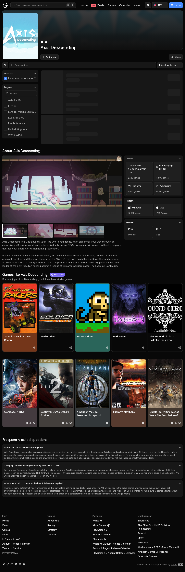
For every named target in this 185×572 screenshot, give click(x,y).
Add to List (51, 57)
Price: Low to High (168, 65)
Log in (178, 5)
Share (178, 57)
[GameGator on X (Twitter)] (15, 564)
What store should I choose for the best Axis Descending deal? (34, 483)
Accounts (8, 73)
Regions (8, 87)
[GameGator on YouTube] (11, 564)
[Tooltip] (35, 78)
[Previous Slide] (7, 189)
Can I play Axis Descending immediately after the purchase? (32, 465)
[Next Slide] (117, 189)
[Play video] (62, 189)
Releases (130, 222)
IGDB (174, 564)
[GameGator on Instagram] (3, 564)
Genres (129, 158)
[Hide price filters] (5, 65)
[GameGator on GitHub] (24, 564)
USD (160, 5)
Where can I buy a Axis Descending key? (23, 447)
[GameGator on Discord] (148, 5)
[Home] (5, 5)
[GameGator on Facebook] (7, 564)
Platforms (130, 201)
